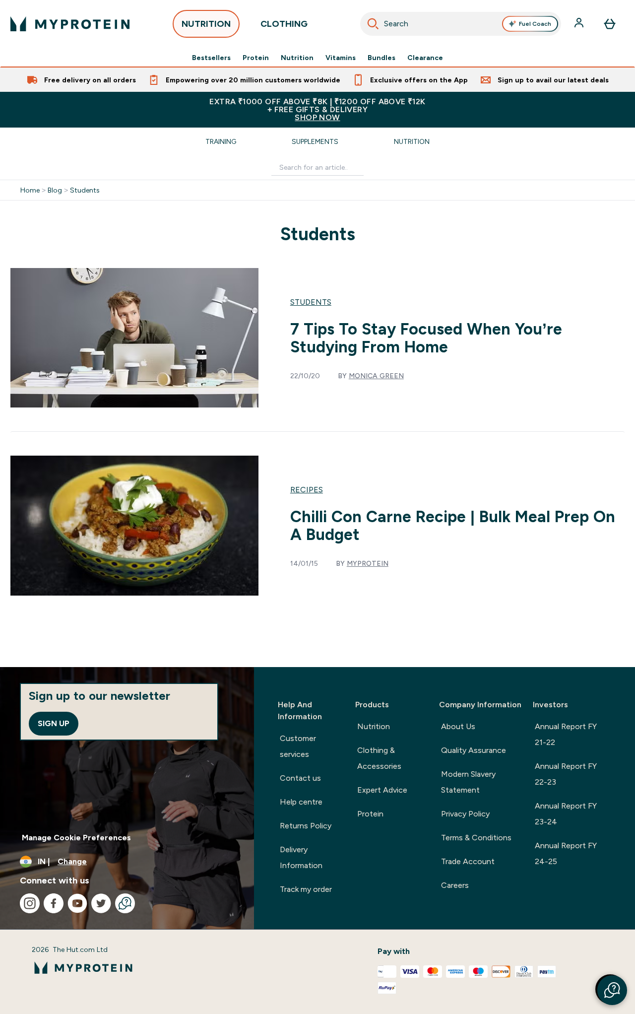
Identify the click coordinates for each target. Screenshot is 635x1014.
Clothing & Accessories (379, 758)
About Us (458, 726)
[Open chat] (125, 903)
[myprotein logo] (69, 24)
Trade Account (468, 861)
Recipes (306, 489)
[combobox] (461, 24)
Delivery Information (301, 857)
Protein (256, 57)
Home (30, 190)
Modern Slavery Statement (468, 782)
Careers (455, 885)
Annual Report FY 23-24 (566, 814)
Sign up (53, 723)
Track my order (306, 889)
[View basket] (610, 24)
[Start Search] (373, 24)
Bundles (381, 57)
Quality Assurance (473, 750)
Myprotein (367, 563)
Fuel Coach (535, 23)
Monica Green (376, 376)
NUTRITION (206, 24)
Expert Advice (382, 790)
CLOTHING (284, 24)
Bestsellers (211, 57)
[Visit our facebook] (54, 903)
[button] (612, 990)
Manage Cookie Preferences (76, 837)
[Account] (580, 24)
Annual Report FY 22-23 (566, 774)
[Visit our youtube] (77, 903)
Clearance (425, 57)
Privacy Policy (465, 814)
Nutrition (297, 57)
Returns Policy (305, 825)
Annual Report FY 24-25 (566, 853)
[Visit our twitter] (101, 903)
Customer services (298, 746)
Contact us (300, 778)
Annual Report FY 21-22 (566, 734)
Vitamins (340, 57)
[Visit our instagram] (30, 903)
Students (85, 190)
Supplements (315, 141)
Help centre (301, 802)
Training (220, 141)
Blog (55, 190)
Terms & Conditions (476, 837)
